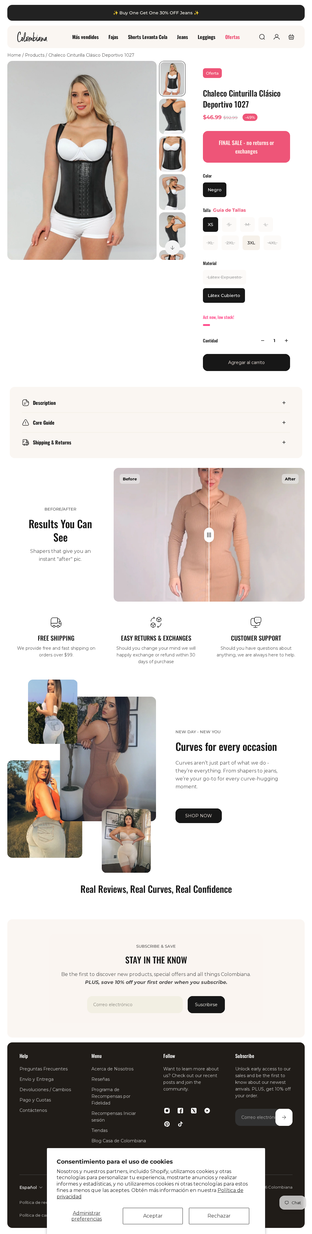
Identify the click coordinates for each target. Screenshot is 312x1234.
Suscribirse (206, 1004)
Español (28, 1187)
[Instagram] (167, 1110)
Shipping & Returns (52, 442)
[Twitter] (193, 1110)
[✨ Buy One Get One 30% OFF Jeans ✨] (156, 12)
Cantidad (210, 340)
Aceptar (153, 1216)
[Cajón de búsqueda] (262, 37)
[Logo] (32, 37)
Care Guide (44, 422)
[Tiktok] (180, 1124)
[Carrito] (291, 37)
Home (14, 55)
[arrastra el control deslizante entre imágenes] (209, 535)
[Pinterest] (167, 1124)
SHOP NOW (198, 816)
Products (35, 55)
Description (44, 402)
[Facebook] (180, 1110)
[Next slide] (172, 247)
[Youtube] (207, 1110)
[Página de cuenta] (276, 37)
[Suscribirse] (283, 1117)
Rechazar (219, 1216)
